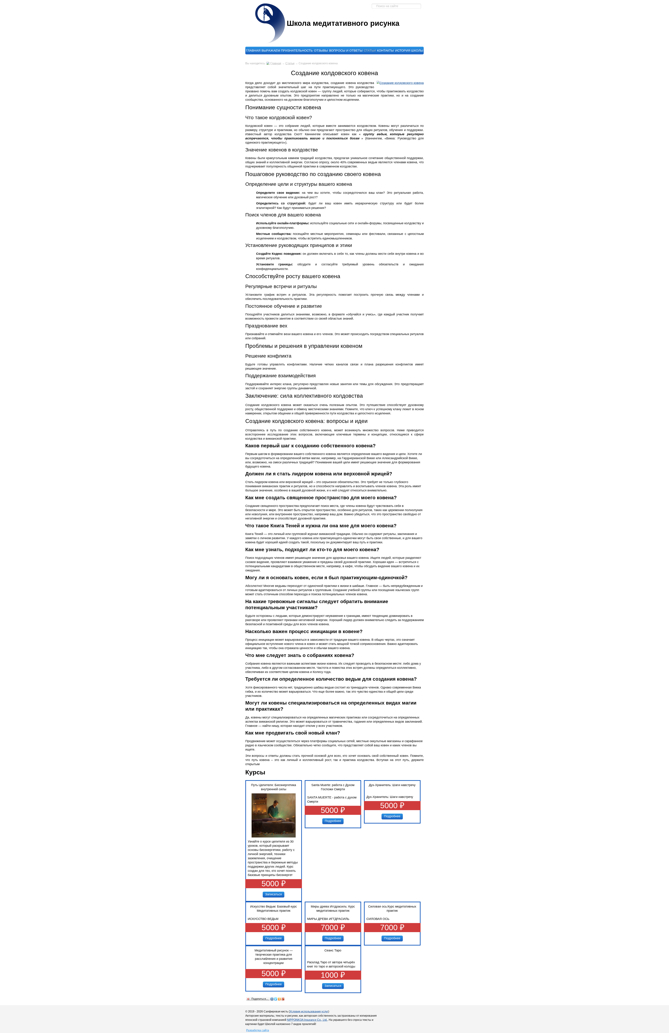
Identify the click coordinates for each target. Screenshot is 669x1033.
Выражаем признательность (287, 50)
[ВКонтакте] (272, 999)
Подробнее (333, 821)
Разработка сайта (257, 1030)
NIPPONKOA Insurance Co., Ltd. (307, 1019)
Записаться (273, 894)
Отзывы (321, 50)
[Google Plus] (283, 999)
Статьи (370, 50)
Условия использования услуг (309, 1011)
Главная (253, 50)
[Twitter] (276, 999)
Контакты (385, 50)
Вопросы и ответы (346, 50)
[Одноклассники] (279, 999)
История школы (409, 50)
